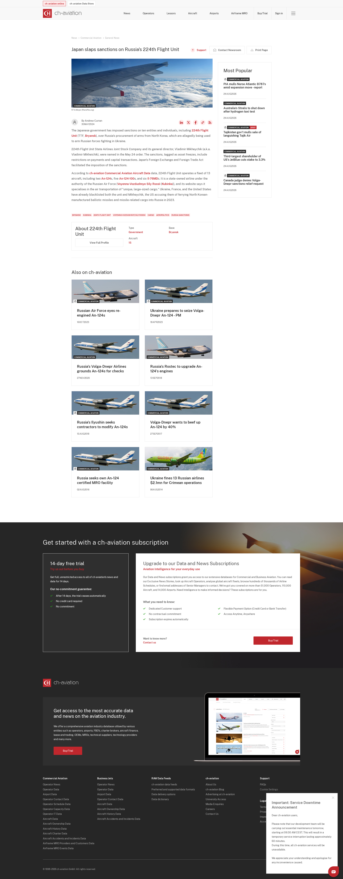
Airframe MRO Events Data (58, 848)
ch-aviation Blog (215, 789)
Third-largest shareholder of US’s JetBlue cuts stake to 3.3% (244, 158)
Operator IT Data (52, 813)
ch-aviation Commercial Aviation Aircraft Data (119, 173)
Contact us (149, 642)
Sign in (279, 13)
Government (136, 232)
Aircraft (192, 13)
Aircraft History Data (55, 828)
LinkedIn (181, 122)
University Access (216, 799)
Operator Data (51, 789)
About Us (211, 784)
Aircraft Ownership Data (57, 823)
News (127, 13)
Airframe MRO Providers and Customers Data (68, 843)
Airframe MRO (239, 13)
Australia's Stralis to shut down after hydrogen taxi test (244, 109)
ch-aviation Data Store (82, 3)
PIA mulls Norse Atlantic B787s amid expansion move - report (244, 85)
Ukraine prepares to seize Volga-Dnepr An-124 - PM (177, 313)
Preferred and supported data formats (173, 789)
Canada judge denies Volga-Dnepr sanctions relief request (243, 182)
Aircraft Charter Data (55, 833)
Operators (148, 13)
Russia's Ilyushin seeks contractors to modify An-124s (102, 424)
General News (112, 38)
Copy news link (202, 122)
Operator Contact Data (56, 799)
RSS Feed (210, 122)
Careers (210, 809)
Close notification (333, 797)
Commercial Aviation (91, 38)
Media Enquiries (215, 804)
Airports (214, 13)
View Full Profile (99, 242)
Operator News (51, 784)
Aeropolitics (162, 215)
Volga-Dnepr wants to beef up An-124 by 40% (175, 424)
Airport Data (50, 794)
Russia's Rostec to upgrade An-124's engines (176, 368)
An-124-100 (126, 178)
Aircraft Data (50, 818)
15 (130, 242)
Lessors (171, 13)
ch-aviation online (54, 3)
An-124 (106, 178)
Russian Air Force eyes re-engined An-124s (99, 313)
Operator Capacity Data (56, 809)
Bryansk (90, 135)
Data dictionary (160, 799)
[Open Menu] (293, 13)
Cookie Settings (269, 789)
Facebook (195, 122)
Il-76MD (152, 178)
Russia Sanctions (180, 215)
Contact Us (212, 813)
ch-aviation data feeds (164, 784)
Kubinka (167, 184)
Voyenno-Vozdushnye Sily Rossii (138, 184)
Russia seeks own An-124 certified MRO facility (98, 480)
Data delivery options (163, 794)
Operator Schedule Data (57, 804)
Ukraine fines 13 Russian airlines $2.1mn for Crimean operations (177, 480)
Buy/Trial (262, 13)
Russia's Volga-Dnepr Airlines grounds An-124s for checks (101, 368)
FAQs (263, 784)
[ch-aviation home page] (62, 13)
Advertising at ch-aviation (220, 794)
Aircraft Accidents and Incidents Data (64, 838)
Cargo (151, 215)
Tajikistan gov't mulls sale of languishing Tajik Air (242, 134)
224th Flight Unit (102, 215)
